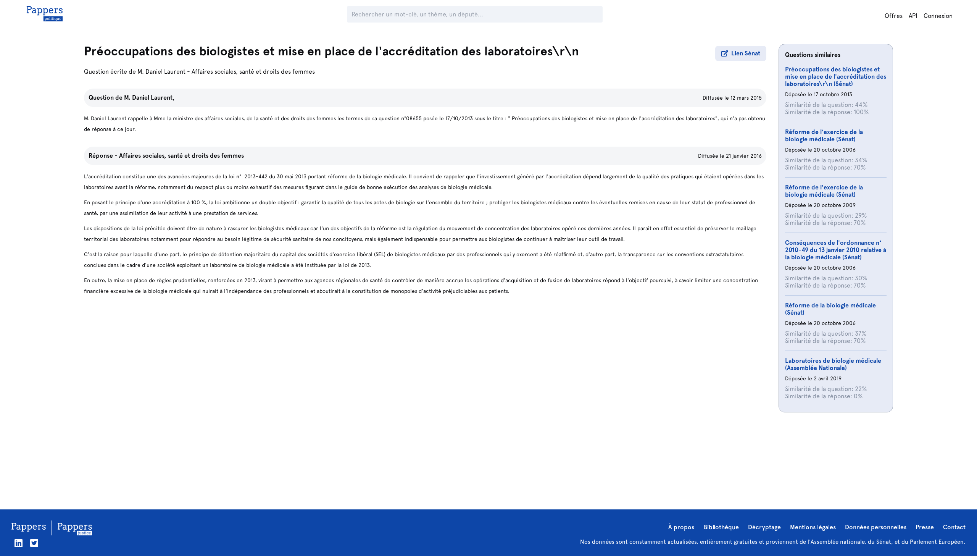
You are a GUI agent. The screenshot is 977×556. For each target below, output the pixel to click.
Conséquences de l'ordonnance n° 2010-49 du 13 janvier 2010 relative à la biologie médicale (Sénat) (835, 250)
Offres (894, 15)
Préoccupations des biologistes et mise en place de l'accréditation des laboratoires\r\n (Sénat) (835, 76)
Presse (925, 527)
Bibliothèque (721, 527)
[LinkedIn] (18, 543)
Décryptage (764, 527)
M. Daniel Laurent (161, 71)
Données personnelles (875, 527)
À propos (681, 527)
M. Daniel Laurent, (149, 97)
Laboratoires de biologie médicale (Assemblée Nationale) (833, 364)
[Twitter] (34, 543)
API (913, 15)
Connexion (938, 15)
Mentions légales (813, 527)
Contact (954, 527)
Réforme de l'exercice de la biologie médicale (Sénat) (824, 135)
